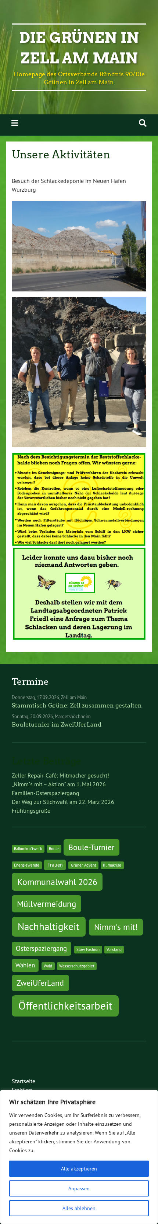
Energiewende (26, 865)
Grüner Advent (83, 865)
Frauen (55, 864)
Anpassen (79, 1188)
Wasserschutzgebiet (76, 965)
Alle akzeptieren (79, 1168)
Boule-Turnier (91, 847)
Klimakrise (112, 865)
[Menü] (14, 123)
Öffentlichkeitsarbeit (65, 1005)
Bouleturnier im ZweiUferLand (56, 724)
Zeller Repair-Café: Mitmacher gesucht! (60, 775)
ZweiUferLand (40, 983)
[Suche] (143, 123)
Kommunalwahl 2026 (57, 881)
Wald (48, 965)
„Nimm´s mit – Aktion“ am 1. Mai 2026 (59, 784)
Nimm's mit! (116, 927)
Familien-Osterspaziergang (45, 793)
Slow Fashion (88, 949)
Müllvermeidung (46, 903)
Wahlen (25, 965)
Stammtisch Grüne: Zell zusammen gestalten (77, 705)
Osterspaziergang (41, 948)
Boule (54, 848)
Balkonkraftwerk (28, 848)
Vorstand (114, 949)
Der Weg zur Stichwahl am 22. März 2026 (63, 801)
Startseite (23, 1081)
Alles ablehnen (79, 1208)
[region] (79, 1157)
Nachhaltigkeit (48, 926)
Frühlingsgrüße (31, 810)
